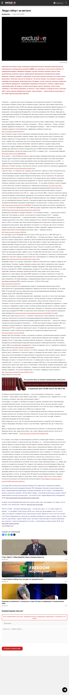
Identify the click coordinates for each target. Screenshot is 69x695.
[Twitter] (14, 535)
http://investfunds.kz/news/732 (11, 283)
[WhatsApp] (9, 535)
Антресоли (6, 14)
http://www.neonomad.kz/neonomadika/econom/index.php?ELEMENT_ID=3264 (35, 313)
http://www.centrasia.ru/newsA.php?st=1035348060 (16, 205)
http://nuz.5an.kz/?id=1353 (53, 185)
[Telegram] (6, 535)
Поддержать (59, 3)
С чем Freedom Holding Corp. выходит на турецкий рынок (22, 579)
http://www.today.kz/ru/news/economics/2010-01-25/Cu (17, 372)
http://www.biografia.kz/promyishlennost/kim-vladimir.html (18, 168)
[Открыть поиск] (66, 3)
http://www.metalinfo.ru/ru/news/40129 (13, 333)
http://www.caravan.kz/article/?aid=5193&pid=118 (34, 433)
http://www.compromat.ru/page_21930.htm (14, 232)
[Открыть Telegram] (64, 689)
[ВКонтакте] (3, 535)
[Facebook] (11, 535)
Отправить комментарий (12, 648)
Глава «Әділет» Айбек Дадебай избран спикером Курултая (23, 557)
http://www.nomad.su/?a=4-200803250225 (14, 153)
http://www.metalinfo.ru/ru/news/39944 (23, 347)
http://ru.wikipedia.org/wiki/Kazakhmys (13, 131)
